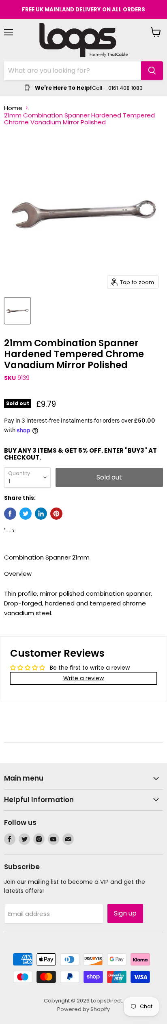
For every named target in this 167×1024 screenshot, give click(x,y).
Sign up (125, 913)
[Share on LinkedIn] (41, 514)
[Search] (152, 70)
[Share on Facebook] (10, 514)
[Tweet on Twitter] (25, 514)
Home (13, 107)
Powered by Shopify (83, 1009)
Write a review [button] (83, 678)
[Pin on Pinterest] (56, 514)
